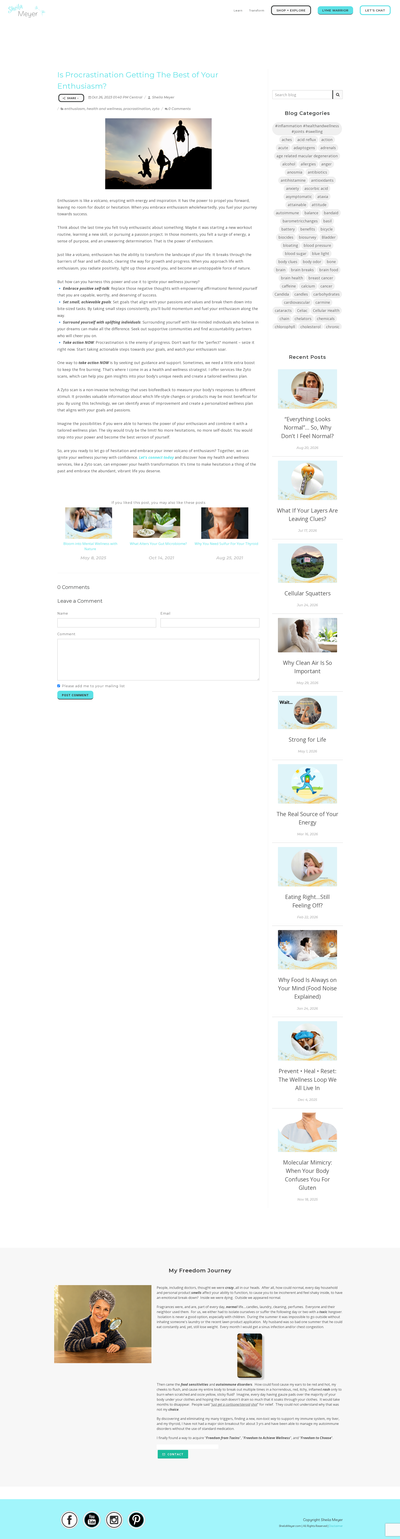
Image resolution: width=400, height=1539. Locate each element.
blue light (320, 253)
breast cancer (320, 277)
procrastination (136, 109)
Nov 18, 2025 (307, 1199)
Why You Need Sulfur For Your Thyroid (226, 543)
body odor (312, 261)
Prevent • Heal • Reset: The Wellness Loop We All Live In (307, 1079)
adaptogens (304, 147)
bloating (290, 245)
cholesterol (310, 326)
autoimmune (287, 212)
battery (288, 229)
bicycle (326, 229)
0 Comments (179, 109)
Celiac (302, 310)
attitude (319, 204)
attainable (297, 204)
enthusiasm (74, 109)
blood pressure (317, 245)
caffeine (289, 286)
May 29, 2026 (307, 683)
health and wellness (104, 109)
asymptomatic (299, 196)
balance (311, 212)
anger (326, 163)
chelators (303, 318)
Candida (282, 294)
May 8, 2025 (93, 557)
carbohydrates (326, 294)
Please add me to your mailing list (93, 686)
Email (165, 613)
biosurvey (307, 237)
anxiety (292, 188)
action (326, 139)
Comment (66, 634)
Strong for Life (307, 739)
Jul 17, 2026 (307, 531)
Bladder (329, 237)
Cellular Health (326, 310)
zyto (155, 109)
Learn (238, 10)
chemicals (326, 318)
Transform (256, 10)
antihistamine (293, 180)
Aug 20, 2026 (307, 448)
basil (327, 220)
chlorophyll (285, 326)
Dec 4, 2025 (307, 1100)
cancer (326, 286)
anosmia (294, 172)
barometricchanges (300, 220)
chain (284, 318)
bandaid (331, 212)
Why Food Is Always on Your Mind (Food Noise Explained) (307, 988)
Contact (175, 1454)
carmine (322, 302)
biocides (285, 237)
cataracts (283, 310)
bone (331, 261)
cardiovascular (297, 302)
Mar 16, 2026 (307, 834)
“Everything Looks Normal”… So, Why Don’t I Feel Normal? (307, 427)
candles (301, 294)
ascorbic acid (316, 188)
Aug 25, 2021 (229, 557)
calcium (308, 286)
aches (287, 139)
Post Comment (75, 695)
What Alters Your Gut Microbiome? (158, 543)
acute (283, 147)
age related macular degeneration (307, 155)
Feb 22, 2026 (307, 917)
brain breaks (302, 269)
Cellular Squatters (307, 593)
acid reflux (306, 139)
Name (62, 613)
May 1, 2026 (307, 751)
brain (280, 269)
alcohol (288, 163)
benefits (307, 229)
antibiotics (317, 172)
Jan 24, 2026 (307, 1009)
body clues (287, 261)
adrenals (328, 147)
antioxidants (322, 180)
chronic (332, 326)
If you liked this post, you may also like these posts (158, 503)
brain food (328, 269)
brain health (292, 277)
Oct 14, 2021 (161, 557)
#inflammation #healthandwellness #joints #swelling (307, 128)
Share (71, 98)
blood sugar (295, 253)
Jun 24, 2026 (307, 605)
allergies (308, 163)
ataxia (322, 196)
